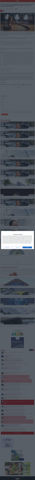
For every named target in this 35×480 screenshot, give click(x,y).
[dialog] (17, 240)
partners (7, 235)
